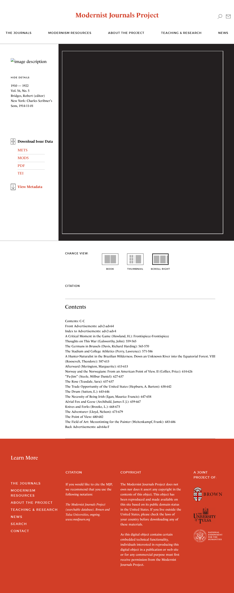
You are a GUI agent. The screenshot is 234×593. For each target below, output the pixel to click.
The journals (19, 33)
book (110, 268)
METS (22, 150)
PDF (21, 165)
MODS (23, 158)
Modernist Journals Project (117, 15)
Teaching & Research (181, 33)
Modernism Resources (69, 33)
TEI (21, 173)
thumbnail (135, 268)
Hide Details (20, 77)
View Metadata (30, 187)
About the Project (126, 33)
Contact (20, 531)
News (223, 33)
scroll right (160, 268)
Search (19, 524)
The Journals (26, 483)
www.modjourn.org (78, 519)
